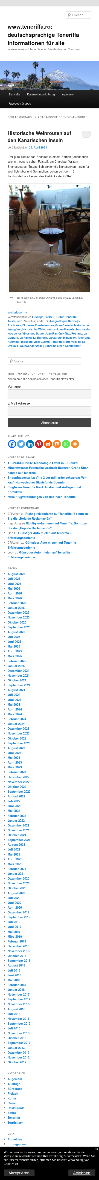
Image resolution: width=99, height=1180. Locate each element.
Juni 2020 (14, 902)
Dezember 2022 (18, 777)
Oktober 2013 (17, 1038)
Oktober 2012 (17, 1062)
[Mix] (57, 444)
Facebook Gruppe (20, 103)
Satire (12, 1112)
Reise (11, 1103)
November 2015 (18, 1018)
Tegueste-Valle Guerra (35, 342)
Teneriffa (71, 317)
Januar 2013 (16, 1047)
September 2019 (19, 917)
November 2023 (18, 733)
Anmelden (15, 1139)
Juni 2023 (14, 753)
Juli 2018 (14, 970)
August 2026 (16, 574)
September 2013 (19, 1042)
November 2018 (18, 951)
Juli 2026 (14, 578)
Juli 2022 (14, 801)
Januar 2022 (16, 820)
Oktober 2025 (17, 622)
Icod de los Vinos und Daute (26, 333)
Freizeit (49, 317)
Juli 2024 (14, 694)
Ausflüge (37, 317)
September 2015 (19, 1023)
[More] (75, 444)
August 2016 (16, 1009)
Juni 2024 (14, 699)
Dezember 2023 (18, 728)
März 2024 (15, 714)
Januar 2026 (16, 607)
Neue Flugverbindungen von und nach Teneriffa (42, 496)
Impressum (68, 94)
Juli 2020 (14, 898)
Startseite (14, 94)
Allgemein (15, 1079)
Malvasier (69, 337)
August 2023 (16, 748)
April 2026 (15, 593)
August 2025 (16, 632)
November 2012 (18, 1057)
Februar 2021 (17, 869)
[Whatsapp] (66, 444)
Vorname (14, 386)
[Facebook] (12, 444)
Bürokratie (15, 1088)
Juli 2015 (14, 1028)
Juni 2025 (14, 641)
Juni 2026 (14, 583)
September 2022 (19, 791)
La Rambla (40, 337)
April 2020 (15, 907)
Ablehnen (81, 1172)
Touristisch (15, 321)
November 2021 (18, 830)
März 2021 (15, 864)
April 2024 (15, 709)
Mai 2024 (14, 704)
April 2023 (15, 762)
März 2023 (15, 767)
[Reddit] (48, 444)
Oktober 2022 (17, 786)
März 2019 (15, 936)
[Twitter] (21, 444)
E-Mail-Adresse (19, 403)
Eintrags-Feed (17, 1144)
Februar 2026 (17, 603)
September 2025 (19, 627)
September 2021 (19, 839)
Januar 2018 (16, 989)
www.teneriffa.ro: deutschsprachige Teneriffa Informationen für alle (43, 34)
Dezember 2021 (18, 825)
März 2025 (15, 656)
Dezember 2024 (18, 670)
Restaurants (16, 1108)
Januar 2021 (16, 873)
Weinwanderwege (31, 346)
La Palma (26, 337)
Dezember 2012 (18, 1052)
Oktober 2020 (17, 888)
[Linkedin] (30, 444)
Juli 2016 (14, 1014)
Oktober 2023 (17, 738)
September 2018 (19, 960)
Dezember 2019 (18, 912)
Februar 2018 (17, 985)
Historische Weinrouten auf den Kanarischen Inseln (39, 137)
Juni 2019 (14, 926)
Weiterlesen (17, 312)
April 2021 (15, 859)
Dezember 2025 (18, 612)
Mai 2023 (14, 757)
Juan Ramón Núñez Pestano (63, 333)
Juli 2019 (14, 922)
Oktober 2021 (17, 835)
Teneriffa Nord (60, 342)
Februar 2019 (17, 941)
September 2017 (19, 999)
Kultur (60, 317)
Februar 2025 (17, 661)
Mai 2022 (14, 810)
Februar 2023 (17, 772)
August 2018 (16, 965)
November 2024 (18, 675)
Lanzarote (55, 337)
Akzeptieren (19, 1172)
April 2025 (15, 651)
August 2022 (16, 796)
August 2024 (16, 690)
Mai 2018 (14, 980)
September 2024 (19, 685)
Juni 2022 (14, 806)
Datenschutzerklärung (41, 94)
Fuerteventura (44, 325)
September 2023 (19, 743)
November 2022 (18, 782)
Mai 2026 (14, 588)
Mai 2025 (14, 646)
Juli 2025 (14, 637)
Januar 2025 (16, 666)
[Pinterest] (39, 444)
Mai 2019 (14, 931)
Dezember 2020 (18, 878)
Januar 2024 (16, 723)
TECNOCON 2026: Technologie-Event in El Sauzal (43, 463)
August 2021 (16, 844)
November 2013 (18, 1033)
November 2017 (18, 994)
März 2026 (15, 598)
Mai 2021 (14, 854)
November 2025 (18, 617)
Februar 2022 (17, 815)
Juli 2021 (14, 849)
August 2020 (16, 893)
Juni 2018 (14, 975)
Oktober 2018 (17, 955)
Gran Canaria (64, 325)
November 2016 (18, 1004)
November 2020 (18, 883)
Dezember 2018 (18, 946)
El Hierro (28, 325)
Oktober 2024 (17, 680)
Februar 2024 (17, 719)
